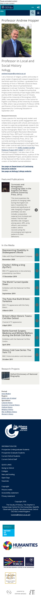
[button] (32, 7)
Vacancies (5, 481)
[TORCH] (19, 562)
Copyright (5, 486)
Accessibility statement (10, 493)
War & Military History (9, 412)
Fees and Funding (8, 474)
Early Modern (6, 394)
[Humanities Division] (20, 545)
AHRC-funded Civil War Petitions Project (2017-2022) (18, 149)
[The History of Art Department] (9, 531)
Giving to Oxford (8, 468)
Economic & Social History (11, 405)
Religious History (7, 409)
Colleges (5, 471)
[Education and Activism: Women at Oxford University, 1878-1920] (11, 578)
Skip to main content (7, 3)
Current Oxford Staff (9, 459)
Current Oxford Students (11, 456)
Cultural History (7, 403)
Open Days (6, 478)
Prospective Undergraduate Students (15, 449)
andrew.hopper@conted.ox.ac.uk (14, 73)
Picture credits (7, 490)
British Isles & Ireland (9, 398)
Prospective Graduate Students (13, 453)
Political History (7, 407)
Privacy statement (8, 496)
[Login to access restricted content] (38, 7)
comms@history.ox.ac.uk (20, 515)
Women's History (7, 414)
